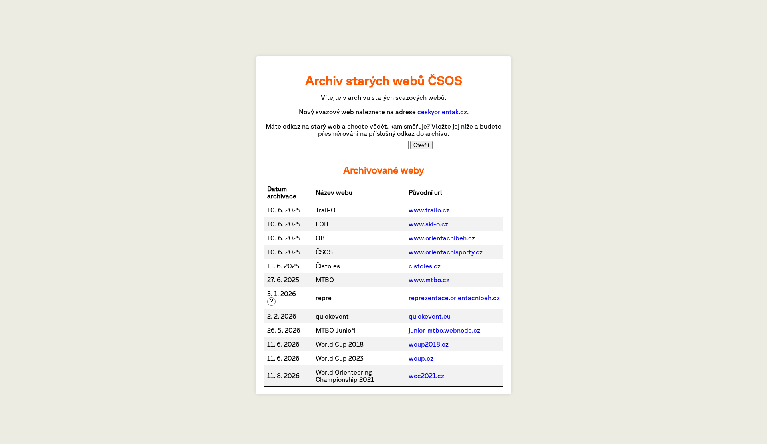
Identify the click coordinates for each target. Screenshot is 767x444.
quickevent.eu (430, 316)
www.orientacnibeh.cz (442, 238)
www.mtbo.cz (429, 279)
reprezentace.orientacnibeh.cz (454, 297)
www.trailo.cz (429, 210)
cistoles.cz (425, 266)
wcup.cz (421, 358)
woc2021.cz (426, 375)
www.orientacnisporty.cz (446, 252)
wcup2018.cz (429, 344)
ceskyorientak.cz (442, 111)
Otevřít (421, 145)
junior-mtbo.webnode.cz (444, 330)
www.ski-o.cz (428, 224)
